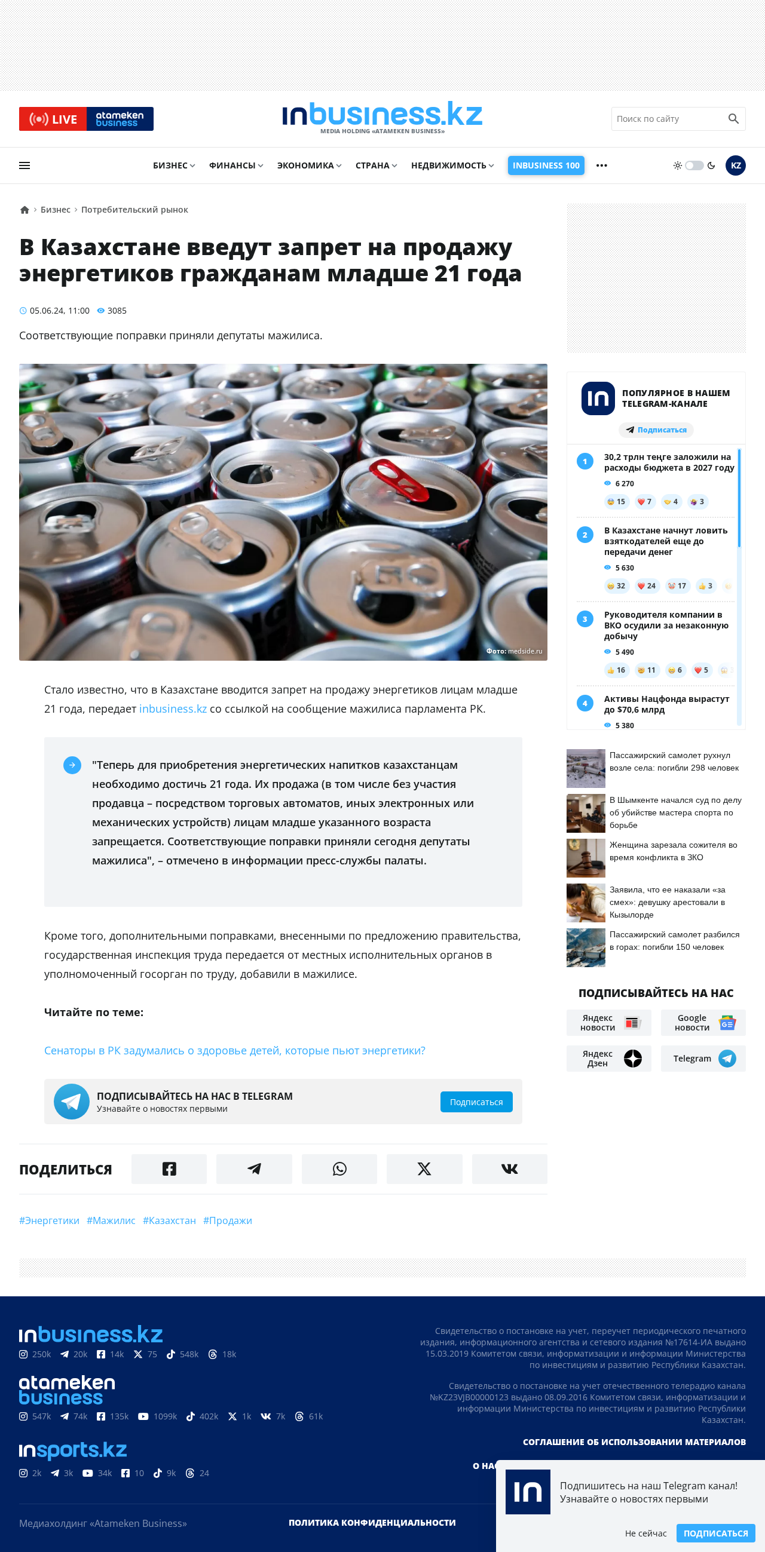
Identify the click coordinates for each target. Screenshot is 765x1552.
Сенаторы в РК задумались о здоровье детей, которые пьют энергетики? (235, 1050)
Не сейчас (646, 1533)
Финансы (232, 165)
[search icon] (734, 119)
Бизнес (170, 165)
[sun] (678, 165)
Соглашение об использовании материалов (634, 1441)
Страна (373, 165)
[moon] (711, 165)
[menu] (24, 165)
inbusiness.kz (173, 708)
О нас (486, 1465)
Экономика (305, 165)
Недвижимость (448, 165)
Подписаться (716, 1533)
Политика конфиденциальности (372, 1522)
